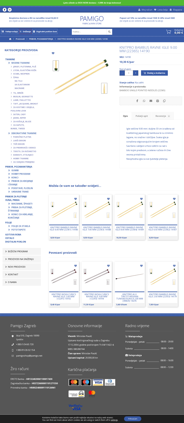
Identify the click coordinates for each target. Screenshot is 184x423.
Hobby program (20, 173)
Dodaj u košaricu (156, 72)
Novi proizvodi (16, 266)
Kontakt (13, 274)
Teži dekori (19, 144)
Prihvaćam (132, 418)
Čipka (16, 77)
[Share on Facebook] (137, 101)
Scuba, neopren (21, 73)
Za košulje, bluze (22, 121)
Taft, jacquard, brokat (25, 103)
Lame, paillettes (22, 100)
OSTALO (9, 238)
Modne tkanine (20, 62)
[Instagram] (10, 10)
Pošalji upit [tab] (142, 116)
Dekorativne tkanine (23, 133)
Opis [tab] (125, 116)
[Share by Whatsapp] (144, 101)
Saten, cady (19, 114)
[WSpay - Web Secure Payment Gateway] (78, 395)
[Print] (157, 101)
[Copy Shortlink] (164, 101)
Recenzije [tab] (162, 116)
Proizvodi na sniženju (21, 259)
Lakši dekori (19, 140)
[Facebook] (4, 10)
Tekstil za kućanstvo (24, 151)
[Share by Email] (151, 101)
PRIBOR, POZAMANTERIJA (18, 166)
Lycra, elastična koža (24, 70)
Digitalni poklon (15, 241)
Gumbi (15, 170)
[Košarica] (168, 31)
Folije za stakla (20, 226)
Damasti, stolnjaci (23, 154)
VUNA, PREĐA (12, 200)
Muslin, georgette (23, 96)
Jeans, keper (19, 118)
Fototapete (18, 229)
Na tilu (18, 81)
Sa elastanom (22, 84)
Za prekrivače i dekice (24, 147)
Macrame (19, 88)
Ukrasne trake (20, 191)
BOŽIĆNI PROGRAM (18, 251)
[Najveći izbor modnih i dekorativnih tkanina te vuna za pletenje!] (92, 20)
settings (114, 420)
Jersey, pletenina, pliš (24, 66)
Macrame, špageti (21, 203)
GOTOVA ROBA (13, 234)
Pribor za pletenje (16, 196)
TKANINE (10, 59)
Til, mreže (18, 93)
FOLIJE (8, 222)
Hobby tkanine (21, 158)
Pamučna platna (22, 137)
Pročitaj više (65, 219)
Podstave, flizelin (22, 188)
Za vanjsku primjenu (23, 162)
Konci (14, 177)
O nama (12, 282)
